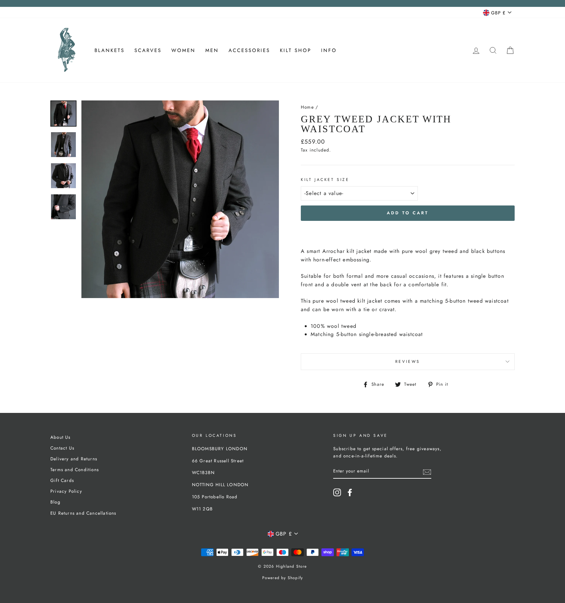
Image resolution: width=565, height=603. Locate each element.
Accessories (249, 50)
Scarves (148, 50)
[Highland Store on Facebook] (350, 492)
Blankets (109, 50)
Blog (55, 502)
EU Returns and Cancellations (83, 513)
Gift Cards (62, 480)
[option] (180, 199)
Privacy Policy (66, 491)
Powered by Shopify (282, 578)
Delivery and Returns (73, 458)
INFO (329, 50)
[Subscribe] (427, 471)
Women (183, 50)
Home (307, 107)
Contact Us (62, 448)
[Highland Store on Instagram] (337, 492)
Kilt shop (295, 50)
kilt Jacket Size (325, 180)
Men (212, 50)
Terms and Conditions (74, 469)
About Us (60, 437)
